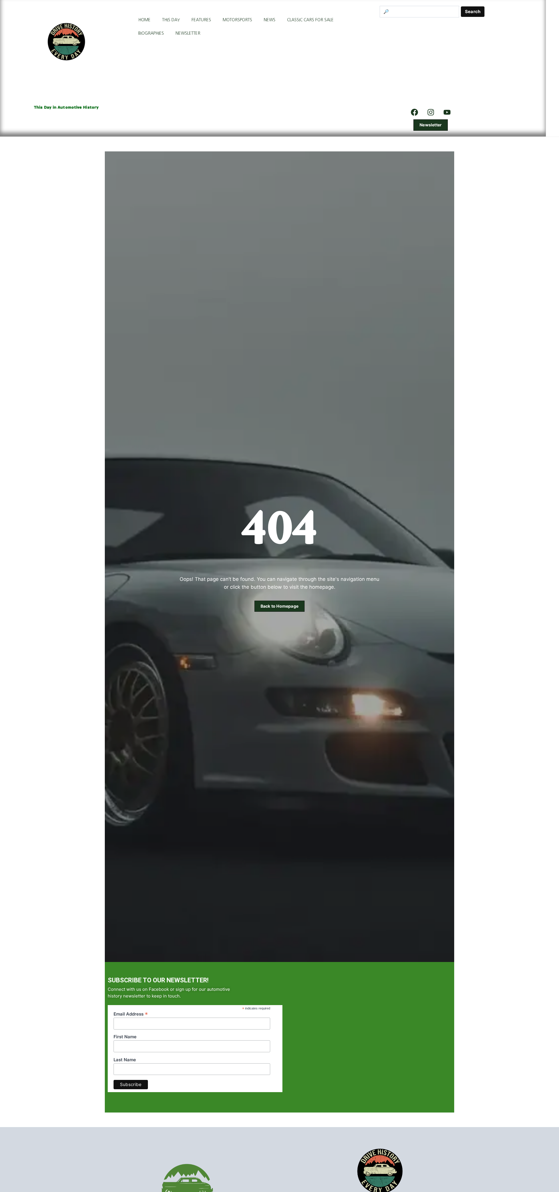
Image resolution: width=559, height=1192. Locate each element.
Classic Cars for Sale (310, 20)
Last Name (125, 1059)
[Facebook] (414, 112)
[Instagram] (430, 112)
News (269, 20)
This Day (171, 20)
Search (472, 11)
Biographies (151, 33)
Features (201, 20)
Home (144, 20)
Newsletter (188, 33)
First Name (125, 1036)
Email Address (131, 1014)
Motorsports (237, 20)
